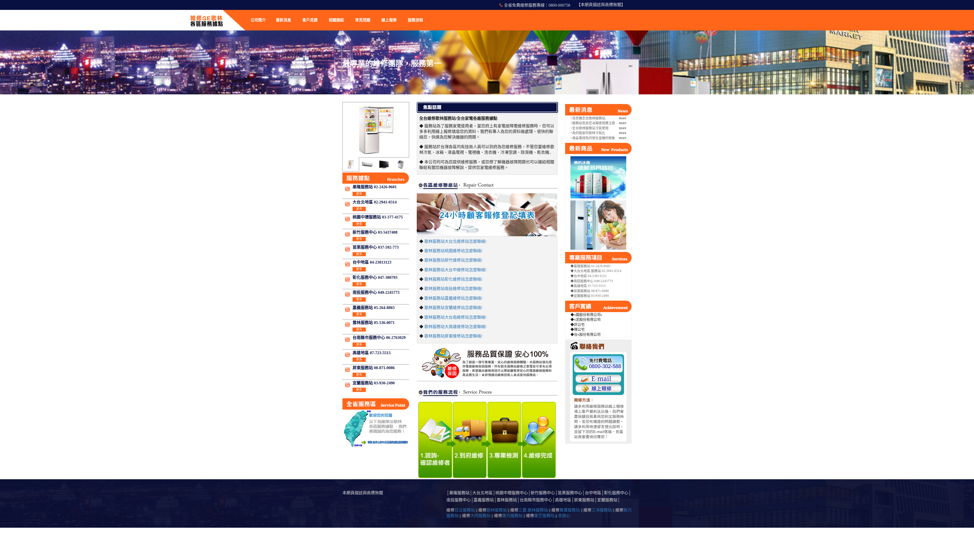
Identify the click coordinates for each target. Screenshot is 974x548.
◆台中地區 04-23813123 (588, 276)
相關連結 (336, 20)
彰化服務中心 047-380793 (375, 277)
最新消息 (283, 20)
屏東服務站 (584, 500)
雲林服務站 (507, 500)
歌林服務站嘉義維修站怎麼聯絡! (453, 298)
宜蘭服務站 (607, 500)
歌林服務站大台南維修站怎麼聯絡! (455, 317)
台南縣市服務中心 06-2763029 (379, 337)
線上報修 (389, 20)
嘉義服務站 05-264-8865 (374, 307)
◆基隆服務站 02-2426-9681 (590, 266)
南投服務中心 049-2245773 (376, 292)
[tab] (350, 164)
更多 (359, 194)
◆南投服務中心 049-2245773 (591, 281)
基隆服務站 (459, 493)
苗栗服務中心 (570, 493)
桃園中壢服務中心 (511, 493)
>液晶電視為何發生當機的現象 (592, 138)
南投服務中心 (458, 500)
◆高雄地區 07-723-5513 (588, 286)
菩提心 (564, 515)
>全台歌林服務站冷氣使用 (589, 128)
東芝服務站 (544, 515)
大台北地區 (482, 493)
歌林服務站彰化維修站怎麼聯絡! (453, 279)
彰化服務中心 (616, 493)
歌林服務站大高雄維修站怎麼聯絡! (455, 326)
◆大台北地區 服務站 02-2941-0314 (595, 271)
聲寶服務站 (570, 510)
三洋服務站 (602, 510)
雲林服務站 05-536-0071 (374, 322)
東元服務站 (512, 515)
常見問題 (362, 20)
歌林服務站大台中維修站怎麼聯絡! (455, 270)
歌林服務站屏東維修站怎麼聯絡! (453, 336)
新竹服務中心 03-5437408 (375, 232)
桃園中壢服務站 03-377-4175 (378, 217)
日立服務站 (465, 510)
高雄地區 (563, 500)
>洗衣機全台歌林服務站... (588, 118)
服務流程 (415, 20)
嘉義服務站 (484, 500)
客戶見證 (310, 20)
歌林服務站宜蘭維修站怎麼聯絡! (453, 307)
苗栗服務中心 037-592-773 (376, 247)
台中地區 (593, 493)
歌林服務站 (496, 510)
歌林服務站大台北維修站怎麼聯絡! (455, 241)
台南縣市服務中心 (536, 500)
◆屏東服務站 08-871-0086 (589, 291)
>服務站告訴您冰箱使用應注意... (593, 123)
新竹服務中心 (543, 493)
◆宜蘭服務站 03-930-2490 (589, 296)
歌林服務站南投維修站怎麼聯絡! (453, 288)
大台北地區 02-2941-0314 (375, 202)
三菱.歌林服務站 (533, 510)
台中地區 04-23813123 (372, 262)
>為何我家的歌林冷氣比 (587, 133)
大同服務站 (480, 515)
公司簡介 (258, 20)
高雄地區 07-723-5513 (372, 353)
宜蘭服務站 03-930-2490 (374, 383)
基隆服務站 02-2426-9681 (375, 187)
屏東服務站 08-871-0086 (374, 368)
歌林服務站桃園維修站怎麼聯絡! (453, 251)
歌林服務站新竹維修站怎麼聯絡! (453, 260)
